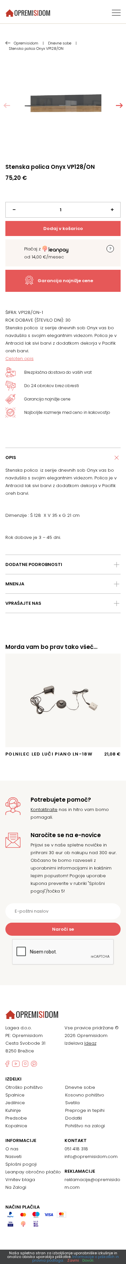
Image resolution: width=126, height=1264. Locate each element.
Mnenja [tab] (14, 584)
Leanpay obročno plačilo (33, 1172)
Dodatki (73, 1118)
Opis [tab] (10, 457)
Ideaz (90, 1043)
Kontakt (76, 1140)
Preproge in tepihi (84, 1110)
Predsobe (16, 1118)
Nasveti (13, 1156)
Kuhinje (13, 1110)
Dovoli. (88, 1260)
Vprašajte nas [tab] (23, 603)
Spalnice (15, 1095)
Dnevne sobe (80, 1087)
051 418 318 (76, 1149)
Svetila (72, 1103)
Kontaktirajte (44, 809)
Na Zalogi (15, 1187)
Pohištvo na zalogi (85, 1126)
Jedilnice (15, 1103)
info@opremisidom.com (91, 1156)
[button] (119, 105)
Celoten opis (19, 358)
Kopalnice (16, 1126)
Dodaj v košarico (63, 228)
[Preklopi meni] (116, 12)
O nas (11, 1149)
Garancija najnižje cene (65, 280)
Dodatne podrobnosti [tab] (33, 564)
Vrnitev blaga (20, 1179)
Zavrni (73, 1260)
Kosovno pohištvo (84, 1095)
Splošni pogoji (21, 1164)
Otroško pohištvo (24, 1087)
